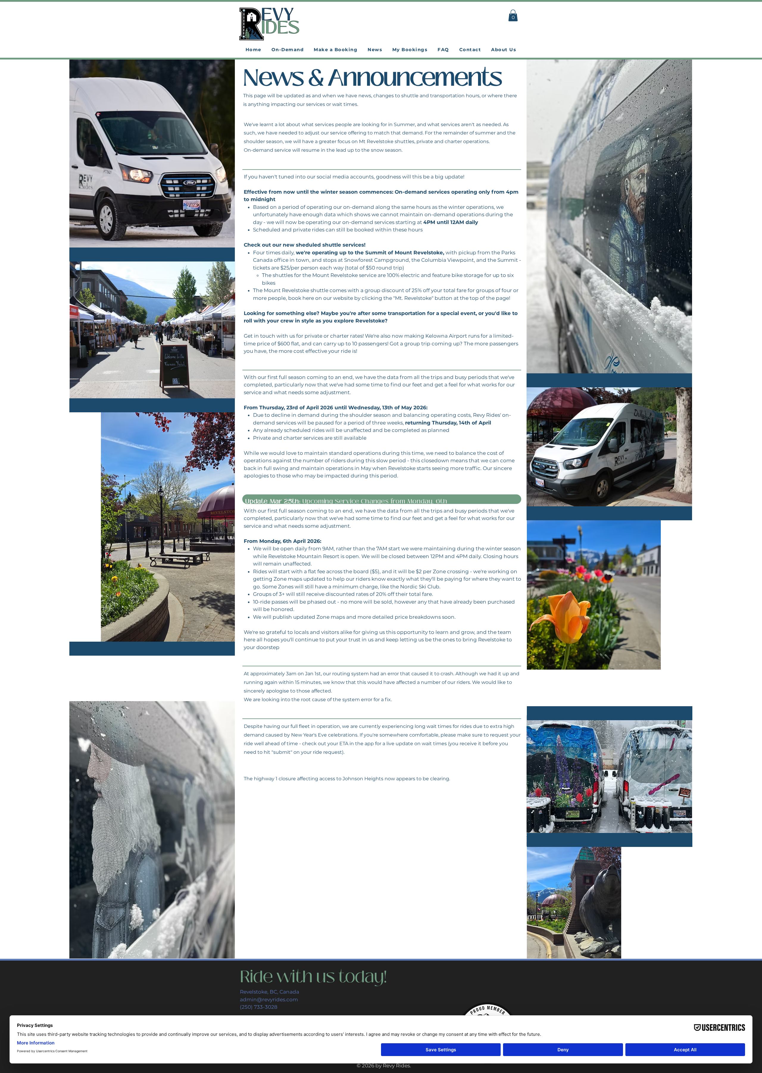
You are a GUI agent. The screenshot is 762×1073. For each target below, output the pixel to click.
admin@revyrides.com (269, 999)
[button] (513, 15)
